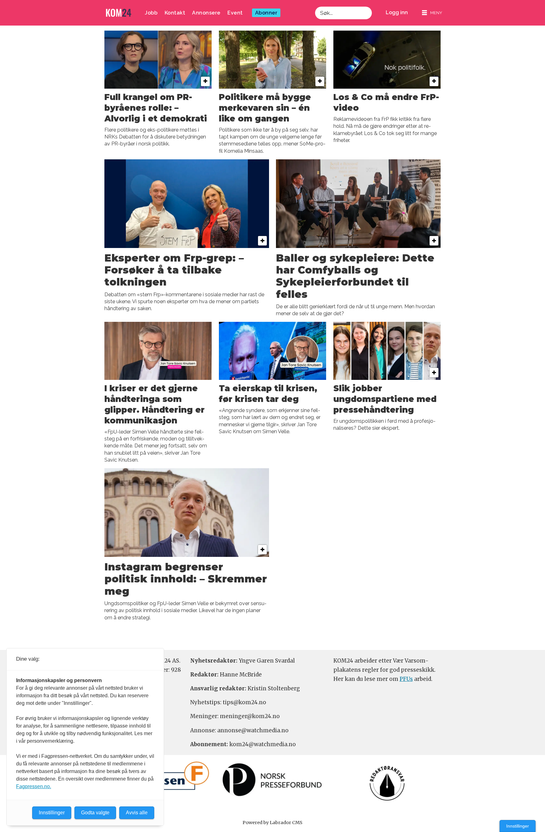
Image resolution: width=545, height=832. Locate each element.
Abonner (266, 13)
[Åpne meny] (432, 13)
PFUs (406, 679)
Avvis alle (137, 812)
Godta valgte (95, 812)
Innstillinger (517, 826)
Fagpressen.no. (33, 786)
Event (235, 13)
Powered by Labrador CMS (272, 822)
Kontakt (175, 13)
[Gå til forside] (118, 13)
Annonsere (206, 13)
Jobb (151, 13)
